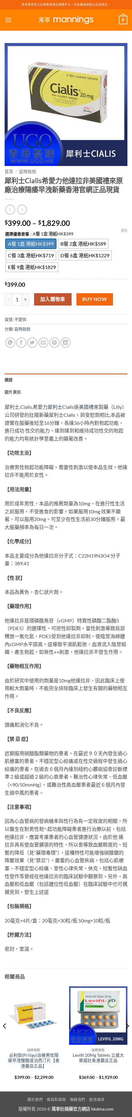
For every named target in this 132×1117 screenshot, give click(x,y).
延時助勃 (27, 171)
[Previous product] (22, 209)
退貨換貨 (96, 1099)
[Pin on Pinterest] (54, 342)
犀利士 (55, 407)
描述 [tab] (9, 379)
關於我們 (35, 1099)
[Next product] (10, 209)
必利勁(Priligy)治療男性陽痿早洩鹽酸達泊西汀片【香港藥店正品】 (34, 1060)
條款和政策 (56, 1099)
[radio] (31, 243)
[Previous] (5, 1038)
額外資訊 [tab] (13, 391)
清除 (124, 230)
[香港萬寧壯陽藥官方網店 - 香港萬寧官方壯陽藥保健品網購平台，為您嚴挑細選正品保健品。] (66, 20)
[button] (8, 19)
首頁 (9, 171)
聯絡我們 (77, 1099)
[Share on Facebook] (21, 342)
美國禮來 (89, 407)
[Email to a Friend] (43, 342)
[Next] (127, 1038)
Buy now (94, 299)
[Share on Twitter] (32, 342)
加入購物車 (52, 299)
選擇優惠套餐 (17, 234)
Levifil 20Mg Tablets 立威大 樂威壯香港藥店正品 (98, 1058)
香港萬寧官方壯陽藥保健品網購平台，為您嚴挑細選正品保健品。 (66, 4)
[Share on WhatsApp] (10, 342)
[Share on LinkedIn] (65, 342)
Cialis (69, 415)
